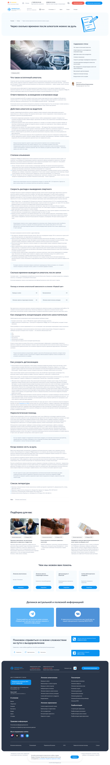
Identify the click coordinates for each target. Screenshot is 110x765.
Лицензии (13, 703)
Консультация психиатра (77, 681)
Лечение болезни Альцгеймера (80, 698)
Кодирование (44, 698)
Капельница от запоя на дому (49, 683)
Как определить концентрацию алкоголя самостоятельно (85, 67)
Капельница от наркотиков (48, 708)
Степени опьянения (79, 57)
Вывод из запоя (16, 292)
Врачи (12, 701)
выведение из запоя (24, 403)
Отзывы (75, 9)
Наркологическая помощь (81, 73)
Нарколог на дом (45, 716)
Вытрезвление (47, 292)
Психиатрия (32, 745)
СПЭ (64, 745)
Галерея (12, 706)
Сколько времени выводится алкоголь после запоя (84, 63)
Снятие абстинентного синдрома (50, 696)
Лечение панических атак (78, 686)
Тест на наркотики (46, 711)
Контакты (13, 708)
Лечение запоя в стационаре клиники (22, 300)
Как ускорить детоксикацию (81, 71)
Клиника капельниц (15, 745)
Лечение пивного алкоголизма (49, 691)
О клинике (51, 9)
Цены (61, 9)
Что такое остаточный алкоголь (82, 47)
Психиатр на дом (75, 688)
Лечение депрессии (76, 696)
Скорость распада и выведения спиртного (85, 59)
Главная (12, 20)
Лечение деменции (76, 691)
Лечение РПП (75, 701)
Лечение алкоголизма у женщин (52, 300)
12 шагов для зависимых (78, 708)
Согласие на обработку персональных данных (23, 727)
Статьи (68, 9)
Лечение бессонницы (77, 693)
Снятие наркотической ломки (49, 706)
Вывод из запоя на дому (47, 686)
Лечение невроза (76, 683)
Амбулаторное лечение (47, 688)
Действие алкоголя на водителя (82, 54)
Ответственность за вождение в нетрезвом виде (82, 50)
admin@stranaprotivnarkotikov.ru (18, 693)
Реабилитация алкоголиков (78, 713)
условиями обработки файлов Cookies (50, 758)
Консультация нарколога (47, 713)
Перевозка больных (49, 745)
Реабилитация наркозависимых (80, 716)
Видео (12, 711)
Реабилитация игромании (78, 711)
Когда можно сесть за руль (81, 76)
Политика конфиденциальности (19, 724)
